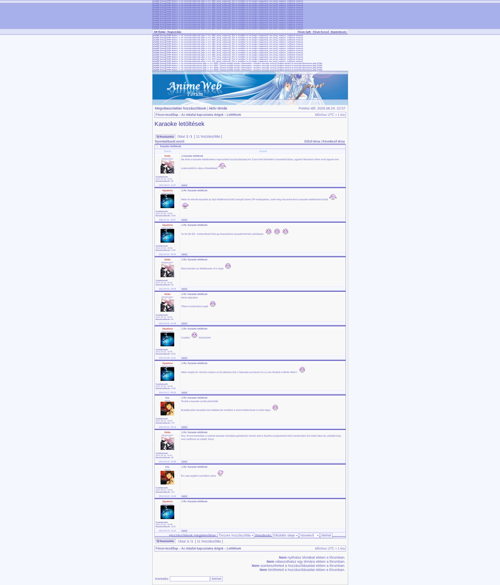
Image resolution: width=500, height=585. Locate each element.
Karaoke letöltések (179, 123)
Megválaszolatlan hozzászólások (180, 108)
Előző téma (312, 141)
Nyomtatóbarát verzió (169, 141)
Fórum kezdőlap (167, 114)
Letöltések (234, 114)
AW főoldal (159, 32)
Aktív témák (218, 108)
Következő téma (333, 141)
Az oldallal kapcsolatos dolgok (202, 114)
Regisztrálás (174, 32)
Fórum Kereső (321, 32)
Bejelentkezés (339, 32)
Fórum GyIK (304, 32)
